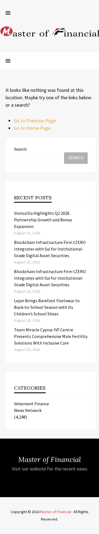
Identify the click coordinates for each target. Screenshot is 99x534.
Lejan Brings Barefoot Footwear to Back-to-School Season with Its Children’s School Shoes (47, 307)
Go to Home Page (32, 128)
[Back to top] (93, 528)
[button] (8, 13)
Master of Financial (55, 511)
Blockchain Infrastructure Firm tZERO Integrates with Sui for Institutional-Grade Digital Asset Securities (50, 249)
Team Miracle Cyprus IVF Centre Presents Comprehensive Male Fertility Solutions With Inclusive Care (50, 336)
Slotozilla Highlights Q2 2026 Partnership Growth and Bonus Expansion (43, 219)
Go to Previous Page (35, 120)
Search (20, 149)
